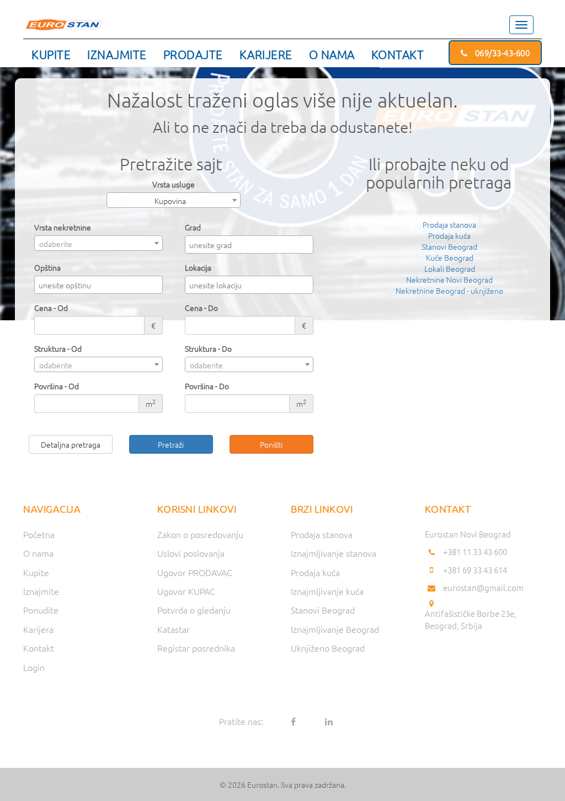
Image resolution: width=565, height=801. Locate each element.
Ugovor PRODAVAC (194, 572)
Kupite (36, 572)
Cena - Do (201, 307)
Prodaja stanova (449, 224)
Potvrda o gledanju (194, 610)
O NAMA (332, 54)
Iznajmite (41, 591)
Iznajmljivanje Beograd (335, 629)
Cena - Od (51, 307)
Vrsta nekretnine (62, 227)
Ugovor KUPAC (186, 591)
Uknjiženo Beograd (328, 648)
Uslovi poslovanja (191, 553)
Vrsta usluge (173, 184)
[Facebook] (293, 721)
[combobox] (173, 200)
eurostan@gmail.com (483, 587)
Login (34, 667)
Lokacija (198, 267)
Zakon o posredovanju (200, 534)
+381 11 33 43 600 (475, 551)
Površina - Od (56, 385)
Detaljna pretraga (70, 444)
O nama (38, 553)
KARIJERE (265, 54)
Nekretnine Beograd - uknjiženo (449, 290)
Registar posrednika (196, 648)
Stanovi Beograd (449, 246)
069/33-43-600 (501, 52)
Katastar (173, 629)
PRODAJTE (193, 54)
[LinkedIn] (329, 721)
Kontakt (38, 648)
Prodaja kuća (449, 235)
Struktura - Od (58, 348)
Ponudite (40, 610)
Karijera (38, 629)
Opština (47, 267)
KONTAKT (397, 54)
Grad (193, 227)
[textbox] (252, 245)
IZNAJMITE (117, 54)
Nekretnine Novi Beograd (449, 279)
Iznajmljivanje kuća (327, 591)
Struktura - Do (208, 348)
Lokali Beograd (449, 268)
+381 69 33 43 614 (475, 570)
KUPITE (51, 54)
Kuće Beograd (449, 257)
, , (470, 620)
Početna (39, 534)
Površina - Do (207, 385)
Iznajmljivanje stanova (333, 553)
